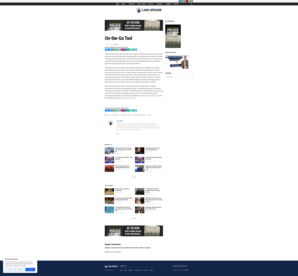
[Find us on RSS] (189, 1)
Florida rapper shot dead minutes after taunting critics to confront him (123, 149)
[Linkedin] (127, 50)
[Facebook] (107, 50)
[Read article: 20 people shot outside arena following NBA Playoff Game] (109, 168)
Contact (176, 4)
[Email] (115, 50)
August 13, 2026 (149, 211)
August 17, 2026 (149, 203)
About (123, 4)
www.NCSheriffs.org (128, 98)
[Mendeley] (123, 50)
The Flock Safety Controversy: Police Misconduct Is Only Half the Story (123, 209)
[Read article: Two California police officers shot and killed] (109, 160)
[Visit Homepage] (149, 10)
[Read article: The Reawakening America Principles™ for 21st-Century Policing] (139, 191)
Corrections (145, 270)
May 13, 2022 (149, 171)
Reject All (20, 269)
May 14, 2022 (118, 169)
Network (159, 4)
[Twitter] (119, 50)
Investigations (123, 115)
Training (168, 4)
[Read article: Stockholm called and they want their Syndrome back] (139, 210)
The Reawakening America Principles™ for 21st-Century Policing (153, 190)
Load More (133, 177)
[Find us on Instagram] (185, 1)
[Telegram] (135, 50)
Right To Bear (141, 4)
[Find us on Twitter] (187, 1)
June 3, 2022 (149, 161)
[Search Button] (191, 4)
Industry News (115, 115)
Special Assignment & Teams (139, 115)
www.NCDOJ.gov (153, 95)
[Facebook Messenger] (111, 50)
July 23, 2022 (149, 152)
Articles (150, 4)
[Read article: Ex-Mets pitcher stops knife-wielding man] (109, 191)
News (129, 115)
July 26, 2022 (119, 153)
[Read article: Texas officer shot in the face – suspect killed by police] (139, 150)
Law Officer (116, 44)
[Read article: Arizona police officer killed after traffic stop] (139, 160)
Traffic (148, 115)
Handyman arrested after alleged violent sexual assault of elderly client (154, 167)
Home (117, 4)
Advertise (132, 4)
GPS (109, 115)
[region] (20, 265)
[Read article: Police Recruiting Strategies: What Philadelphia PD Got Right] (109, 200)
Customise (10, 269)
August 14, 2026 (119, 212)
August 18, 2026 (119, 202)
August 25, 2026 (149, 194)
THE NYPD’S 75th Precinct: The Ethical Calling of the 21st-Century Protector (154, 199)
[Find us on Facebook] (180, 1)
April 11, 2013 (109, 44)
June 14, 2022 (119, 161)
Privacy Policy (137, 270)
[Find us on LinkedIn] (182, 1)
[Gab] (131, 50)
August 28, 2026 (119, 192)
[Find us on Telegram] (192, 1)
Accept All (30, 269)
